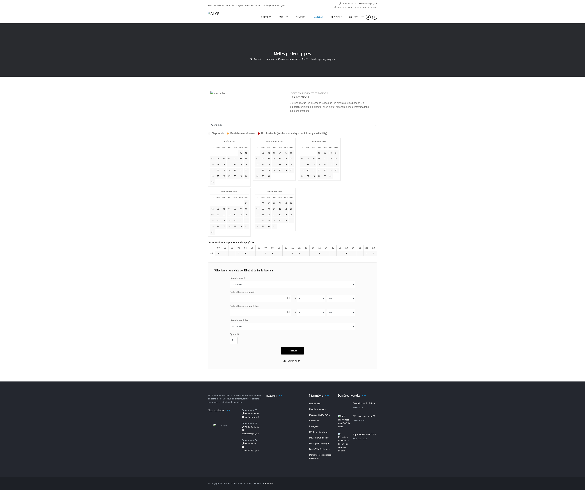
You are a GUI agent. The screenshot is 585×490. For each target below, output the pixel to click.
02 (269, 153)
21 (257, 170)
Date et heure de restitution (244, 306)
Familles (284, 17)
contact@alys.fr (369, 3)
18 (280, 165)
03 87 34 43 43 (349, 3)
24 (274, 170)
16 (269, 165)
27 (291, 170)
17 (274, 165)
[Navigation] (363, 17)
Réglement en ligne (275, 5)
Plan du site (315, 403)
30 (269, 176)
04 (280, 153)
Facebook (314, 420)
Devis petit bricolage (319, 443)
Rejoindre (336, 17)
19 (286, 165)
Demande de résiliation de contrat (320, 456)
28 (257, 176)
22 (263, 170)
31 (212, 182)
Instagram (314, 426)
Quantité (234, 334)
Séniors (300, 17)
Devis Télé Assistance (319, 449)
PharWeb (269, 483)
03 (274, 153)
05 (286, 153)
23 (269, 170)
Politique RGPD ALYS (319, 415)
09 (269, 159)
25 (280, 170)
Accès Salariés (217, 5)
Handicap (318, 17)
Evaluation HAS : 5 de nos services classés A (374, 403)
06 (291, 153)
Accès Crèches (254, 5)
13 (291, 159)
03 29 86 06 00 (251, 427)
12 (286, 159)
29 (263, 176)
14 (257, 165)
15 (263, 165)
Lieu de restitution (239, 320)
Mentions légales (317, 409)
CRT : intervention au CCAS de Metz (369, 416)
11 (280, 159)
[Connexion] (368, 17)
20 (291, 165)
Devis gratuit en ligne (319, 438)
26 (286, 170)
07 (257, 159)
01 (263, 153)
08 (263, 159)
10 (274, 159)
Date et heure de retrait (242, 292)
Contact (354, 17)
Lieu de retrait (237, 278)
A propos (266, 17)
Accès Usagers (235, 5)
